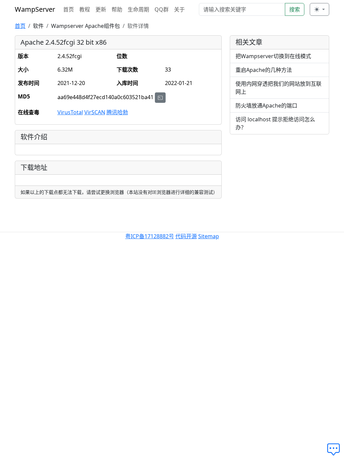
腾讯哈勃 (117, 112)
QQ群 (162, 9)
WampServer (35, 9)
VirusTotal (70, 112)
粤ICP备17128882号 (149, 236)
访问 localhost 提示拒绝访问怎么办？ (275, 123)
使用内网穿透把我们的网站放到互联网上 (278, 87)
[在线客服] (335, 449)
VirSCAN (94, 112)
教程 (84, 9)
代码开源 (186, 236)
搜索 (294, 9)
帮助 (117, 9)
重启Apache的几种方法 (263, 70)
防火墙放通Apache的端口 (266, 105)
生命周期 (138, 9)
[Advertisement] (279, 182)
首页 (68, 9)
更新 (100, 9)
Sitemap (208, 236)
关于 (179, 9)
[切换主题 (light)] (319, 9)
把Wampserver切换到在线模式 (273, 56)
